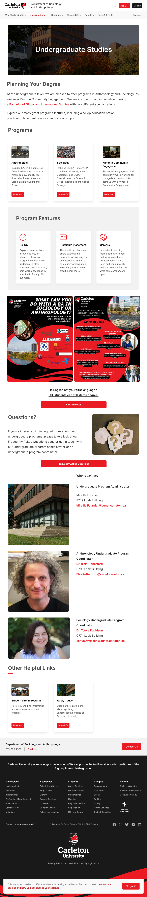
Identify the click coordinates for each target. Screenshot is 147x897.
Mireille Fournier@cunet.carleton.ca (101, 505)
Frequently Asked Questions (73, 463)
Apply (123, 5)
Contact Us (132, 746)
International (12, 794)
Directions (99, 790)
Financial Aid (12, 803)
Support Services (48, 799)
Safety (97, 803)
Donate (137, 5)
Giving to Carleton (128, 786)
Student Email (74, 794)
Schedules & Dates (49, 786)
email (31, 824)
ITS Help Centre (75, 812)
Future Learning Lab (49, 812)
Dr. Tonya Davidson (89, 630)
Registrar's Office (76, 803)
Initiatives (10, 812)
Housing (72, 799)
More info (17, 194)
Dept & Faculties (76, 790)
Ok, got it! (131, 886)
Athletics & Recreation (130, 790)
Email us (32, 749)
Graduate (10, 790)
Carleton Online (47, 807)
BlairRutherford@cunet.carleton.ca (100, 574)
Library (43, 794)
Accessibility (71, 863)
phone (23, 824)
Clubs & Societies (102, 812)
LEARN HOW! (73, 404)
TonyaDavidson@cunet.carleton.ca (100, 641)
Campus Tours (13, 807)
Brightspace (46, 790)
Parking (97, 799)
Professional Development (18, 799)
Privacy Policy (55, 863)
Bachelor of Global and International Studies (39, 104)
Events (97, 794)
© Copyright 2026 (90, 863)
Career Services (75, 786)
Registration (74, 807)
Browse (137, 15)
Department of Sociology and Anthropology (46, 5)
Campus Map (100, 786)
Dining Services (101, 807)
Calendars (45, 803)
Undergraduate (13, 786)
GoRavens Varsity (128, 794)
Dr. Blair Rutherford (89, 564)
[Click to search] (114, 5)
